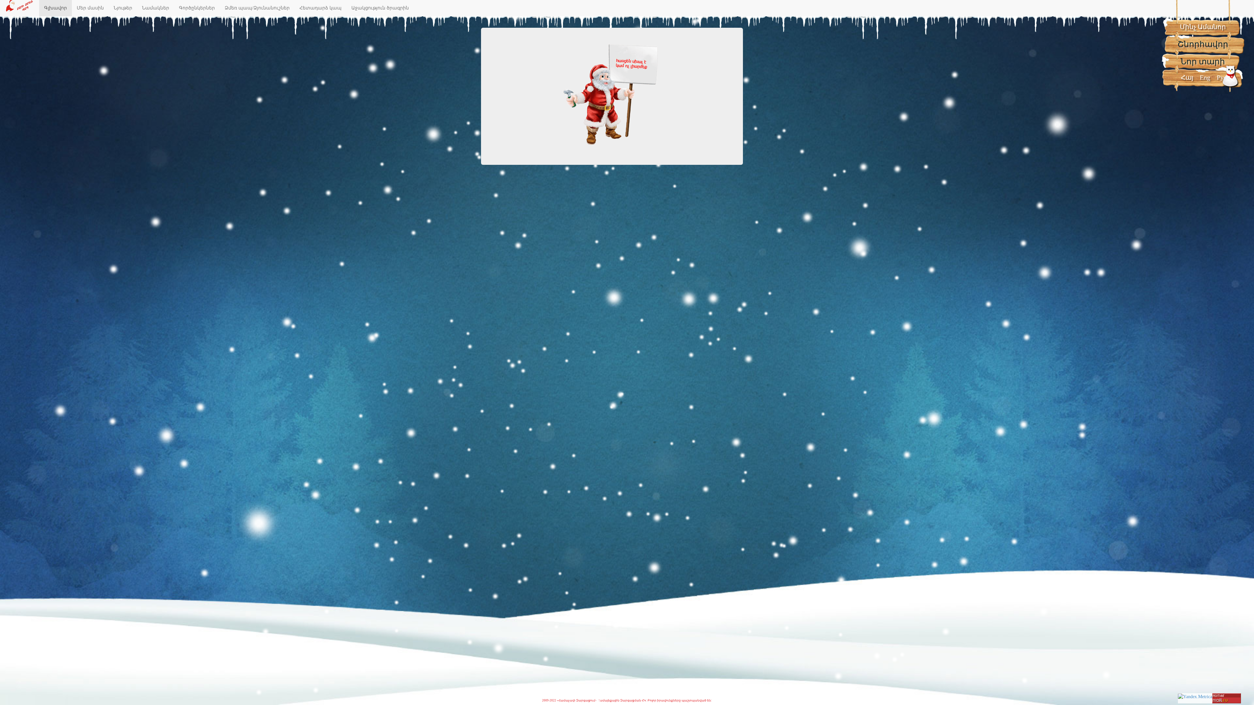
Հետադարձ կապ (320, 8)
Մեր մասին (90, 8)
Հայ (1187, 77)
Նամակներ (155, 8)
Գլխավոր (55, 8)
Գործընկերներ (197, 8)
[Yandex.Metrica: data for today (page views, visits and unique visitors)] (1195, 697)
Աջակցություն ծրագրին (380, 8)
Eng (1205, 77)
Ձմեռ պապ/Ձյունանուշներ (257, 8)
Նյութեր (123, 8)
